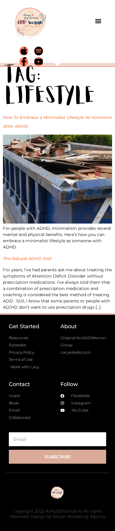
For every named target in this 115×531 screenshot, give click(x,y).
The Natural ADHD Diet (27, 258)
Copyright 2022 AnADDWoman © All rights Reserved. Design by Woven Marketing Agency (57, 513)
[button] (98, 21)
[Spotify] (38, 51)
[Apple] (23, 51)
